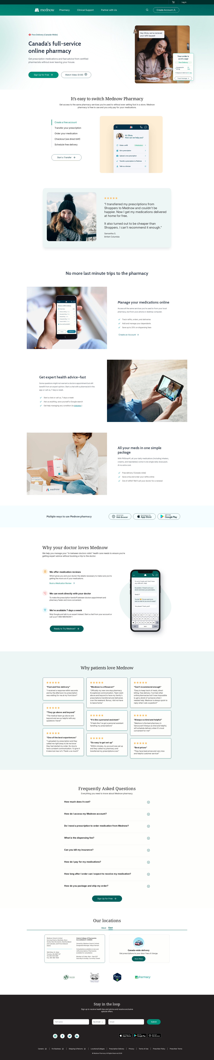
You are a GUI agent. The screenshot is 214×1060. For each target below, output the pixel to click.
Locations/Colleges (98, 1049)
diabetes (77, 405)
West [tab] (103, 928)
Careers (41, 1049)
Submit (154, 1022)
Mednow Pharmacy (100, 1053)
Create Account (165, 10)
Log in (184, 2)
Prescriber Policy (159, 1049)
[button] (65, 10)
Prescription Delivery (116, 1049)
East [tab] (110, 928)
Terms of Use (143, 1049)
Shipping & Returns (76, 1049)
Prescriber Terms (176, 1049)
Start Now (139, 959)
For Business (56, 1049)
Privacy (131, 1049)
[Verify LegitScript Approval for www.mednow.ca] (117, 977)
